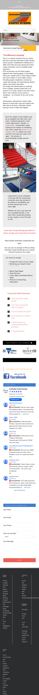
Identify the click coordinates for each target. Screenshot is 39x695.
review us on (14, 399)
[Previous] (4, 351)
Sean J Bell (13, 417)
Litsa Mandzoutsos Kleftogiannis (21, 446)
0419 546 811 (23, 591)
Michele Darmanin (15, 403)
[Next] (34, 351)
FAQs (5, 615)
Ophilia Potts (13, 476)
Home (5, 581)
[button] (19, 300)
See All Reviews (19, 490)
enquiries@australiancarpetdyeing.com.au (19, 7)
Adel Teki (12, 431)
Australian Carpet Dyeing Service (19, 369)
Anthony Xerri (14, 460)
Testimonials (7, 613)
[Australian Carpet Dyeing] (19, 144)
